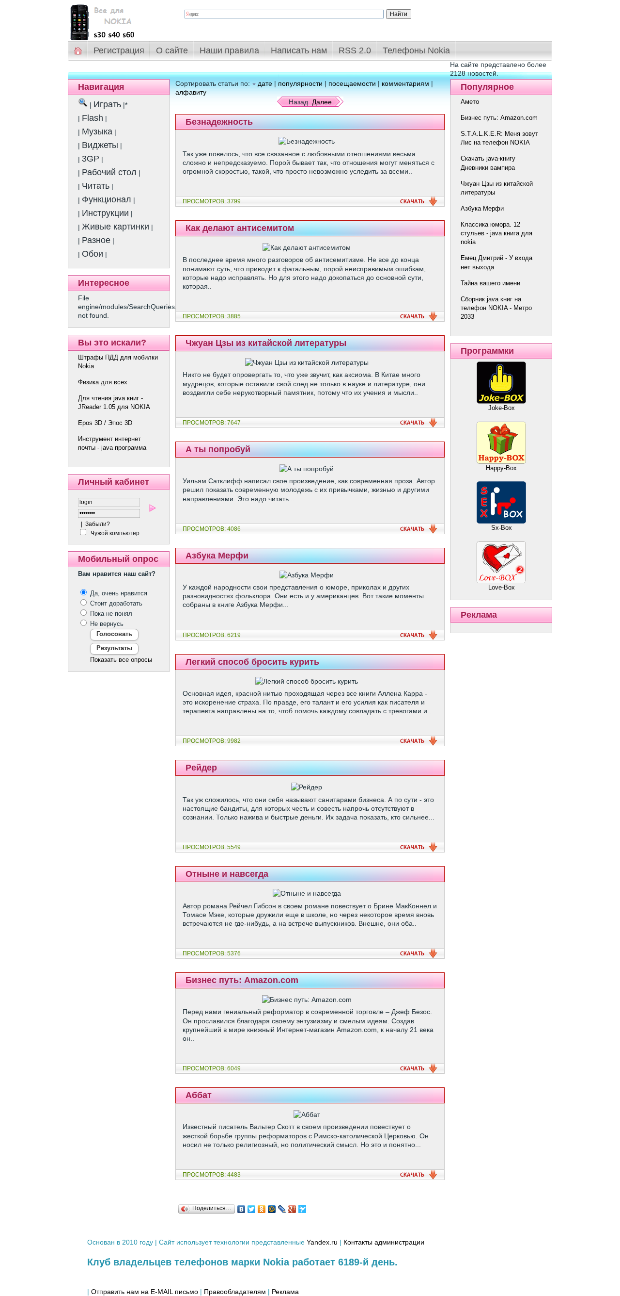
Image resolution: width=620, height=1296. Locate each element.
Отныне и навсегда (227, 874)
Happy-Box (501, 468)
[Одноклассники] (262, 1209)
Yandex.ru (322, 1242)
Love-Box (501, 587)
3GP (90, 159)
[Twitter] (252, 1209)
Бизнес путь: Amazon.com (242, 980)
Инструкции (105, 213)
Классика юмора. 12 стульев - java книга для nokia (496, 233)
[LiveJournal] (282, 1209)
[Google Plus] (292, 1209)
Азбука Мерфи (217, 555)
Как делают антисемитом (240, 228)
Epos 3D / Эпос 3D (105, 423)
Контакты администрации (383, 1242)
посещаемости (352, 83)
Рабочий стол (109, 172)
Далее (322, 102)
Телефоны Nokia (416, 50)
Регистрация (118, 50)
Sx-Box (501, 527)
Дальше (418, 201)
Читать (95, 186)
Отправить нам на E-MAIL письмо (144, 1292)
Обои (92, 254)
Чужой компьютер (114, 533)
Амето (470, 101)
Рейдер (201, 767)
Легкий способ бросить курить (252, 662)
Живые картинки (115, 226)
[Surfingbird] (302, 1209)
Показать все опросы (121, 659)
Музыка (97, 131)
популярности (300, 83)
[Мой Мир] (272, 1209)
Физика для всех (102, 382)
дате (265, 83)
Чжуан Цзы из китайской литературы (266, 343)
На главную (78, 50)
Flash (92, 118)
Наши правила (229, 50)
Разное (96, 240)
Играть (107, 104)
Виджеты (100, 145)
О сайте (172, 50)
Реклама (285, 1292)
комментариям (405, 83)
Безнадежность (219, 122)
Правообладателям (235, 1292)
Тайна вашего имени (490, 283)
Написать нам (299, 50)
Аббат (199, 1095)
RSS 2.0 (355, 50)
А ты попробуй (218, 449)
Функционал (106, 199)
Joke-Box (501, 407)
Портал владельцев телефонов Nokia (119, 20)
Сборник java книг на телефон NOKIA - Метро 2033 (496, 307)
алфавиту (190, 92)
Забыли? (97, 524)
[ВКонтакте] (241, 1209)
